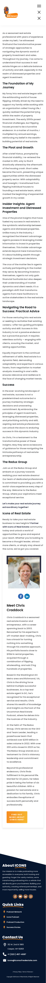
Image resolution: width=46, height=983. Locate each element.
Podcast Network (14, 912)
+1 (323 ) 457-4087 (17, 954)
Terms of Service (27, 972)
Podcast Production (15, 922)
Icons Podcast (13, 917)
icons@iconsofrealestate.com (22, 960)
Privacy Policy (17, 972)
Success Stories (13, 927)
